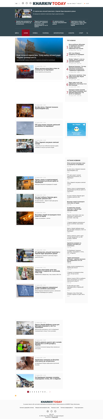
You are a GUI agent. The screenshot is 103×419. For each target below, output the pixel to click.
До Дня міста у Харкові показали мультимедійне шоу (46, 107)
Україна (35, 33)
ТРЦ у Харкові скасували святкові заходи (47, 142)
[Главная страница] (51, 402)
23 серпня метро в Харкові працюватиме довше (59, 22)
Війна (17, 33)
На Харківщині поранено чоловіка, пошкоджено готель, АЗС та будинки (48, 378)
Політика (46, 33)
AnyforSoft (55, 417)
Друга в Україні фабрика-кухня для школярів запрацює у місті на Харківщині (47, 326)
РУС (53, 414)
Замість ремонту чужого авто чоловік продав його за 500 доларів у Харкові (48, 343)
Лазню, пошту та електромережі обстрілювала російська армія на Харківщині (46, 181)
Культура (71, 33)
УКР (50, 414)
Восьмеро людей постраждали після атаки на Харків (48, 215)
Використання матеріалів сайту (42, 407)
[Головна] (49, 3)
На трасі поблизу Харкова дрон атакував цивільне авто (46, 197)
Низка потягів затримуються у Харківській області (75, 267)
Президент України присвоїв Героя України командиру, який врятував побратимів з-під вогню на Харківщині (77, 92)
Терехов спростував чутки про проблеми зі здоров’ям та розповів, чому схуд (47, 271)
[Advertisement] (39, 92)
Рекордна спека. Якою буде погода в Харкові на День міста (76, 293)
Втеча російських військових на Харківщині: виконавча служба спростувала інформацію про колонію (77, 46)
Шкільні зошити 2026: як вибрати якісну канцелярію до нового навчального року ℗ (76, 279)
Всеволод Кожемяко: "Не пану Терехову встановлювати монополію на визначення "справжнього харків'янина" (77, 68)
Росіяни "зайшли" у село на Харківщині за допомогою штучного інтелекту (76, 60)
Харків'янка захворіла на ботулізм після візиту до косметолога (24, 22)
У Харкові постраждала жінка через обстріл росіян (75, 272)
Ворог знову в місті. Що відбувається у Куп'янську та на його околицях (77, 84)
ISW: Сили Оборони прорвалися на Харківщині (76, 53)
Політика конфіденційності (67, 407)
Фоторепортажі (59, 33)
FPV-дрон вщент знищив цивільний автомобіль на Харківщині (47, 125)
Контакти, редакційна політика (27, 407)
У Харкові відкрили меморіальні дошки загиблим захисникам (46, 287)
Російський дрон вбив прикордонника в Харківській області (75, 287)
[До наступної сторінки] (50, 392)
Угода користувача (79, 407)
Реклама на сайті (55, 407)
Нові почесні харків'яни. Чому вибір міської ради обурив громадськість (38, 56)
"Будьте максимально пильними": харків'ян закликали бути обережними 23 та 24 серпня (41, 23)
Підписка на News (15, 395)
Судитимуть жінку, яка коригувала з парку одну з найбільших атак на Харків (78, 23)
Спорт (81, 33)
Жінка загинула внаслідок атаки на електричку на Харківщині (47, 69)
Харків (26, 33)
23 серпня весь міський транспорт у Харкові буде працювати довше (54, 11)
